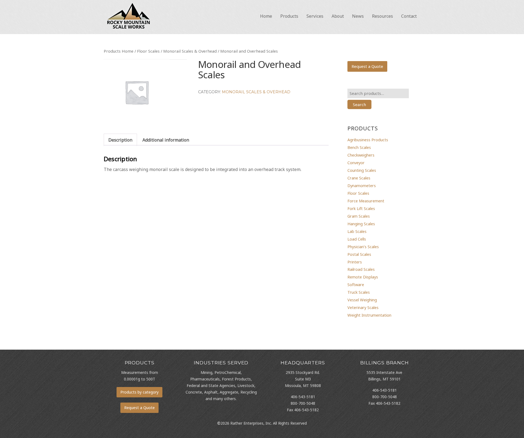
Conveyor (356, 162)
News (358, 16)
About (338, 16)
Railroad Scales (361, 269)
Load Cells (356, 239)
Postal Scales (359, 254)
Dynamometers (361, 185)
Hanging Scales (361, 223)
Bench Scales (359, 147)
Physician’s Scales (363, 246)
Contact (409, 16)
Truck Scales (358, 292)
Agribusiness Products (367, 139)
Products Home (118, 51)
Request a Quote (367, 66)
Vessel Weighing (362, 299)
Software (355, 284)
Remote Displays (362, 277)
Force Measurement (365, 200)
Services (314, 16)
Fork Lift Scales (361, 208)
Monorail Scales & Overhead (190, 51)
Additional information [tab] (165, 140)
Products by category (139, 392)
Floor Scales (148, 51)
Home (266, 16)
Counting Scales (361, 170)
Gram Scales (358, 216)
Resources (382, 16)
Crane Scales (358, 178)
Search (359, 104)
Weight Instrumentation (369, 315)
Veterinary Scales (363, 307)
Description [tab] (120, 140)
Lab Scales (357, 231)
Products (289, 16)
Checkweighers (360, 155)
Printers (354, 262)
